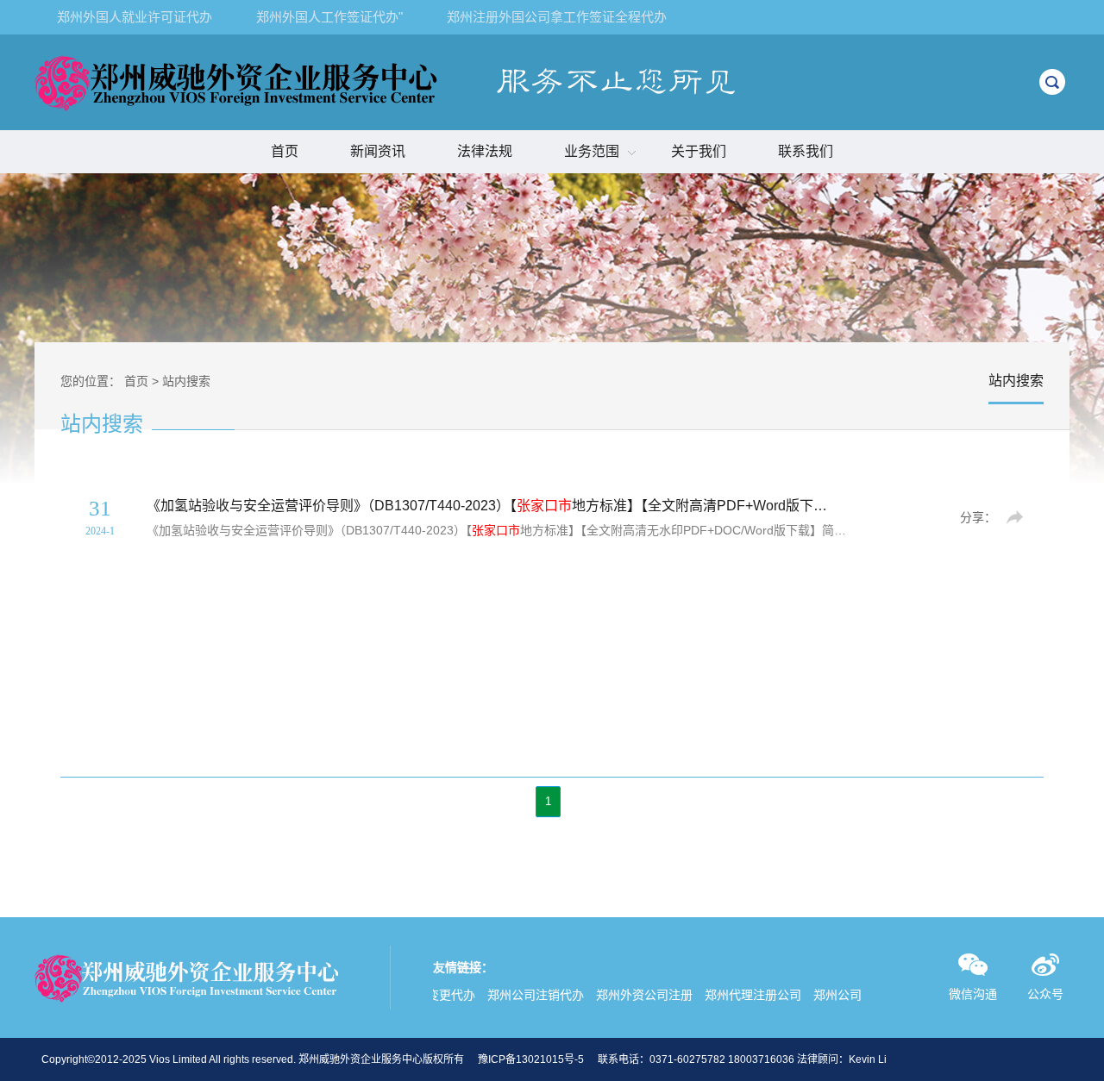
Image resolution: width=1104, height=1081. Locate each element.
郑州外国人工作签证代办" (329, 16)
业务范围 (591, 151)
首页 (284, 151)
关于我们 (698, 151)
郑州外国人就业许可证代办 (134, 16)
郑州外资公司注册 (634, 995)
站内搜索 (186, 381)
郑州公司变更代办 (851, 995)
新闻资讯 (377, 151)
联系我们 (805, 151)
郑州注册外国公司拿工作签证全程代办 (557, 16)
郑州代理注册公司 (742, 995)
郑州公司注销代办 (525, 995)
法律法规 (484, 151)
